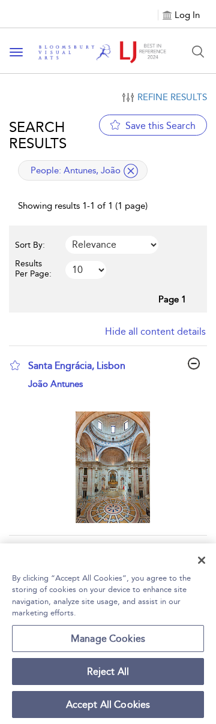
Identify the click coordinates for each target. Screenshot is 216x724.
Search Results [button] (38, 135)
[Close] (201, 560)
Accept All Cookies (108, 704)
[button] (15, 365)
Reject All (108, 671)
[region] (108, 633)
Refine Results (172, 97)
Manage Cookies (108, 638)
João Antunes (55, 383)
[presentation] (112, 467)
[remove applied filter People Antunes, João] (131, 171)
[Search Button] (198, 52)
